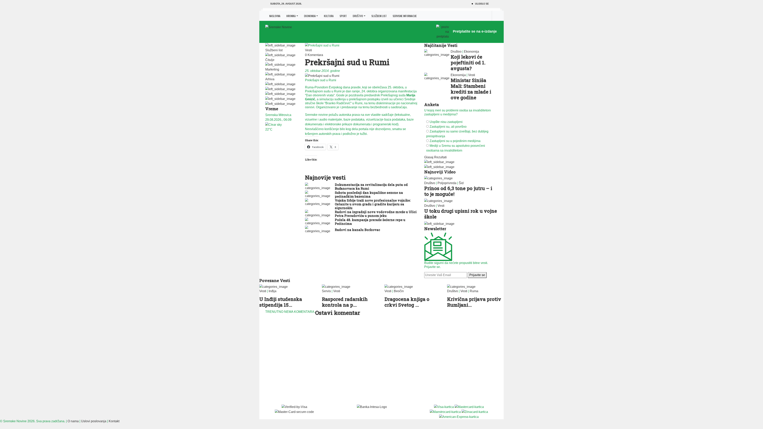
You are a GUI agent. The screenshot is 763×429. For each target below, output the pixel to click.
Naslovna (274, 16)
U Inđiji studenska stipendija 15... (280, 302)
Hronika (291, 16)
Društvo (358, 16)
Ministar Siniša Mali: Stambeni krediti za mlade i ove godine (471, 88)
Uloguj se (482, 3)
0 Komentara (314, 55)
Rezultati (440, 157)
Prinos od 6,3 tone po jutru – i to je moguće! (458, 191)
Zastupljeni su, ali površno (448, 126)
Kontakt (114, 421)
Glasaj (428, 157)
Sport (343, 16)
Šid (461, 183)
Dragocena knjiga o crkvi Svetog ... (406, 302)
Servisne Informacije (405, 16)
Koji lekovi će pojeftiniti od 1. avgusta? (468, 63)
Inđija (272, 291)
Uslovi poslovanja (93, 421)
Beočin (399, 291)
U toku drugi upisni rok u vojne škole (460, 214)
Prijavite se (477, 275)
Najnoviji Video (440, 171)
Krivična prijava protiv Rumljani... (474, 302)
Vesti (308, 50)
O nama (73, 421)
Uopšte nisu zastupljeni (446, 122)
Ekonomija (310, 16)
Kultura (329, 16)
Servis (326, 291)
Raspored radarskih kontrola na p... (345, 302)
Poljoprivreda (447, 183)
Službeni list (379, 16)
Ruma (474, 291)
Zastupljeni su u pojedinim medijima (455, 141)
